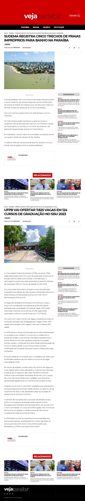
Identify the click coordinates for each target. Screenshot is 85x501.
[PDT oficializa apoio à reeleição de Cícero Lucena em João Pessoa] (69, 184)
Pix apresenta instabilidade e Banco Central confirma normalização (68, 136)
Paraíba (11, 33)
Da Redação (26, 47)
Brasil (60, 98)
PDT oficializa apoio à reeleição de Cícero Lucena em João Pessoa (69, 124)
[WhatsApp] (79, 48)
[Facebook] (69, 48)
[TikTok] (10, 493)
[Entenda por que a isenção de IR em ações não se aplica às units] (16, 184)
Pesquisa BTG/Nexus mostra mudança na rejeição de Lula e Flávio (68, 112)
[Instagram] (7, 493)
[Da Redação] (11, 158)
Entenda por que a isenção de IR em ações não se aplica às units (69, 100)
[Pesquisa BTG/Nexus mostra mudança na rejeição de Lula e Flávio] (42, 184)
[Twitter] (74, 48)
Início (6, 33)
